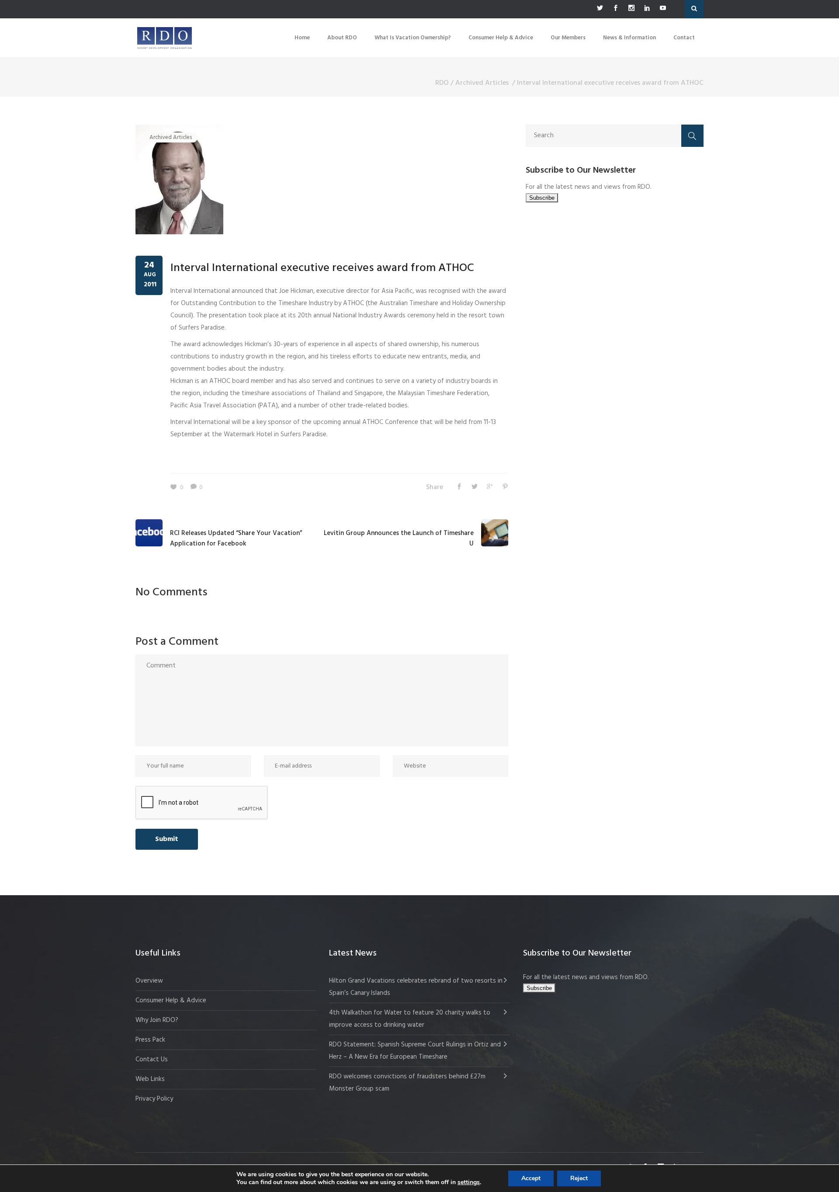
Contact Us (151, 1059)
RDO (442, 83)
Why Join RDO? (156, 1020)
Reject (579, 1178)
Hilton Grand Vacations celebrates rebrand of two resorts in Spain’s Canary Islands (416, 987)
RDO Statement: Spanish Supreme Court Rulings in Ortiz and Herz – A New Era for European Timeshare (415, 1050)
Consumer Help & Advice (170, 1000)
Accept (531, 1178)
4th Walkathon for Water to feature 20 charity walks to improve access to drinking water (409, 1019)
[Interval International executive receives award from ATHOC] (179, 179)
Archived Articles (482, 83)
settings (469, 1182)
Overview (149, 981)
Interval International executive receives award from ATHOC (322, 268)
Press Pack (150, 1040)
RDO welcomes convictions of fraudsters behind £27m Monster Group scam (407, 1082)
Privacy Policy (154, 1099)
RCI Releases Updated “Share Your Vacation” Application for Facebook (236, 538)
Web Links (150, 1079)
